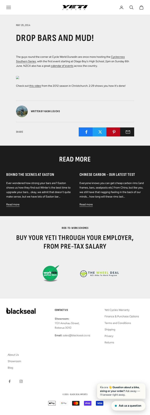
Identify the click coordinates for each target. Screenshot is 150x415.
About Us (13, 354)
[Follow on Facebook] (10, 381)
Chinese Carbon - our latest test (107, 174)
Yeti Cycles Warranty (116, 310)
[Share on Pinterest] (114, 132)
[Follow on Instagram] (21, 381)
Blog (10, 367)
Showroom (14, 361)
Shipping (109, 329)
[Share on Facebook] (86, 132)
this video (35, 86)
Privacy (108, 336)
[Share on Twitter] (100, 132)
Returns (109, 342)
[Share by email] (128, 132)
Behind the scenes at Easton (30, 174)
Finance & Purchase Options (121, 316)
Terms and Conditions (117, 323)
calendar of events (62, 66)
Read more (13, 204)
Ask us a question (130, 405)
